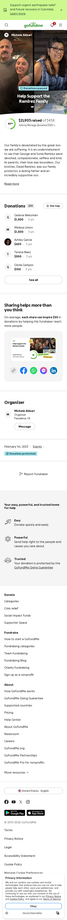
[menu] (60, 25)
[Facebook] (23, 370)
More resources (14, 772)
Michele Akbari (24, 410)
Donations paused (35, 88)
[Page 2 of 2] (35, 106)
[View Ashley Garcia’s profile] (7, 241)
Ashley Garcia (23, 239)
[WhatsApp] (33, 370)
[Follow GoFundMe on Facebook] (6, 801)
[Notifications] (52, 25)
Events (37, 446)
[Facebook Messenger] (43, 370)
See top (55, 205)
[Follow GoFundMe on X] (20, 801)
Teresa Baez (22, 252)
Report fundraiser (36, 474)
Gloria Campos (23, 265)
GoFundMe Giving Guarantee (33, 567)
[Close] (61, 10)
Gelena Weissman (26, 215)
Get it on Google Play (14, 813)
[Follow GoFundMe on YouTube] (13, 801)
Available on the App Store (36, 813)
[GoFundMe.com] (33, 25)
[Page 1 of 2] (32, 106)
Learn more (18, 13)
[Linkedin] (53, 370)
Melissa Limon (23, 227)
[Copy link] (13, 370)
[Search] (6, 25)
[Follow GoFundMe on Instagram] (27, 801)
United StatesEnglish (35, 790)
